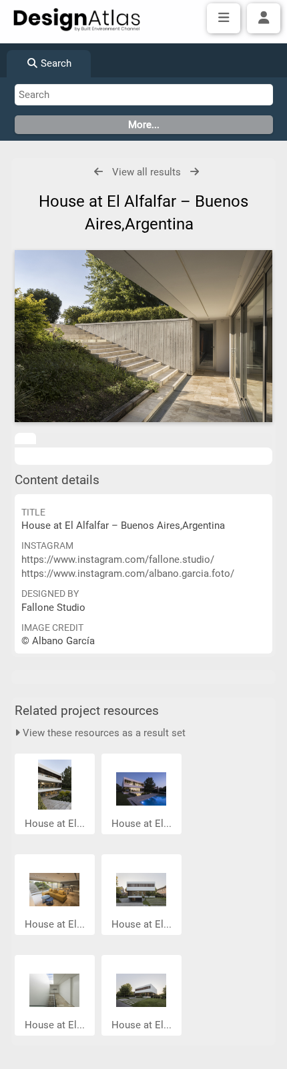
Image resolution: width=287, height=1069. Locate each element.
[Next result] (195, 172)
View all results (146, 172)
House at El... (56, 824)
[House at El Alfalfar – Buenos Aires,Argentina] (143, 335)
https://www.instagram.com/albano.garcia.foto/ (127, 574)
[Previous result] (98, 172)
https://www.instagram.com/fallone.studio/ (117, 560)
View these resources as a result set (103, 733)
